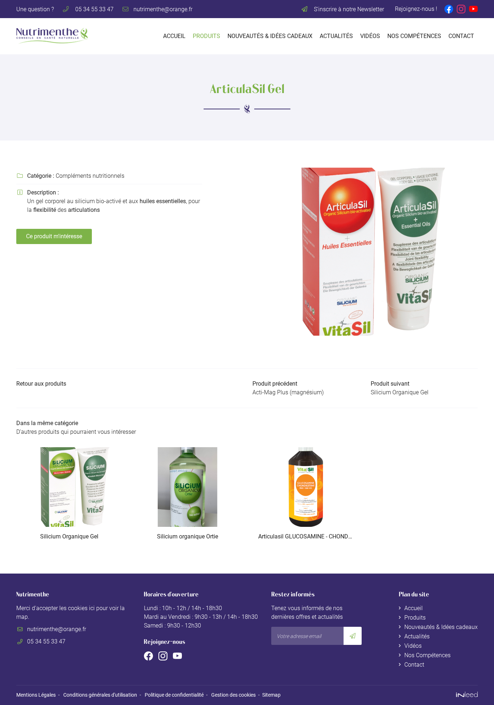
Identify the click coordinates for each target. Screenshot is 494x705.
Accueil (174, 36)
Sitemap (271, 695)
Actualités (336, 36)
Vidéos (370, 36)
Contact (461, 36)
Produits (206, 36)
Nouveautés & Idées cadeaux (269, 36)
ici (92, 608)
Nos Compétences (414, 36)
